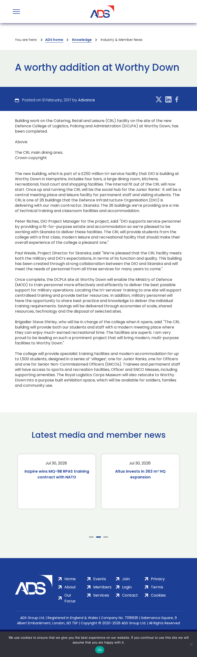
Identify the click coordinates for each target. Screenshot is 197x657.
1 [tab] (91, 537)
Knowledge (82, 39)
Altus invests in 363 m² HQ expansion (64, 474)
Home (70, 579)
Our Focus (69, 598)
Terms (157, 587)
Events (99, 579)
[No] (191, 644)
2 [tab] (98, 537)
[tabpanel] (64, 481)
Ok (100, 650)
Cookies (158, 595)
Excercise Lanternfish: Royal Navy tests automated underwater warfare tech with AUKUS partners (148, 480)
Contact (130, 595)
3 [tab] (105, 537)
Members (102, 587)
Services (101, 595)
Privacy (158, 579)
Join (126, 579)
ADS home (54, 39)
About (70, 587)
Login (127, 587)
